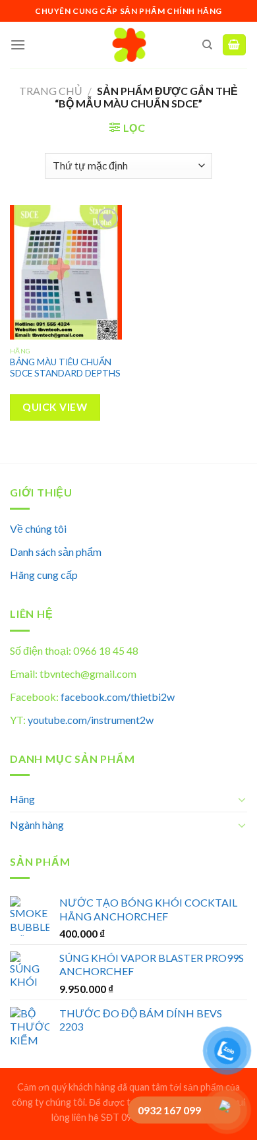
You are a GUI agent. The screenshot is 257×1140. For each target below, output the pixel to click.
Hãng (22, 799)
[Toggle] (242, 799)
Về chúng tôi (38, 528)
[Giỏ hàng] (234, 45)
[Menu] (18, 44)
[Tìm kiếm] (207, 44)
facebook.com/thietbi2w (118, 696)
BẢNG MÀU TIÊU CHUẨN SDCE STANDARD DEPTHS (65, 368)
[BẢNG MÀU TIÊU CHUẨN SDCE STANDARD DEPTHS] (66, 272)
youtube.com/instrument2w (91, 719)
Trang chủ (50, 90)
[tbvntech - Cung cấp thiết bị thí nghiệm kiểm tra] (129, 45)
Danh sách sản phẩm (55, 551)
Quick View (54, 407)
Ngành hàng (37, 824)
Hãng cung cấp (44, 574)
